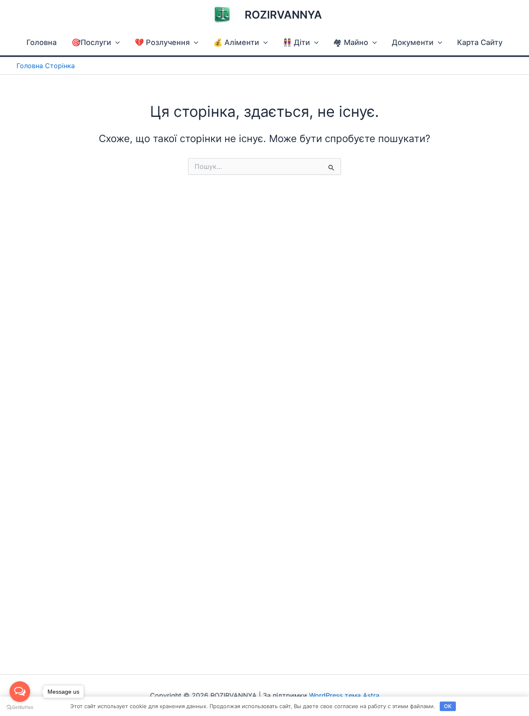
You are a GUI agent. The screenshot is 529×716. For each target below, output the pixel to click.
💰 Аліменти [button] (236, 42)
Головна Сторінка (46, 66)
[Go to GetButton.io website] (20, 707)
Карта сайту (480, 42)
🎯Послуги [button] (91, 42)
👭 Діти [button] (296, 42)
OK (448, 706)
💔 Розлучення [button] (162, 42)
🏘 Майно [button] (350, 42)
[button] (115, 42)
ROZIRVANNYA (283, 14)
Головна (41, 42)
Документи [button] (413, 42)
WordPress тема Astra (344, 695)
